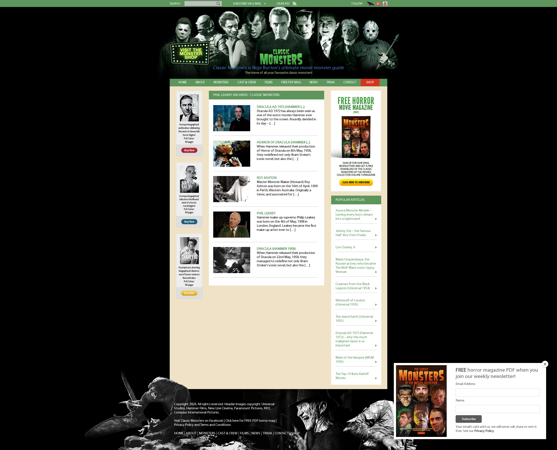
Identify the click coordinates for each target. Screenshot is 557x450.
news (314, 82)
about (200, 82)
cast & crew (246, 82)
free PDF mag (291, 82)
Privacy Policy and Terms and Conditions (202, 425)
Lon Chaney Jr (345, 247)
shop (370, 82)
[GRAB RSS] (293, 4)
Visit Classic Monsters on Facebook (198, 421)
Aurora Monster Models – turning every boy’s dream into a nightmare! (354, 215)
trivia (330, 82)
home (182, 82)
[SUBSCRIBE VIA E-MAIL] (263, 4)
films (269, 82)
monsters (221, 82)
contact (349, 82)
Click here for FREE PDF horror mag (250, 421)
